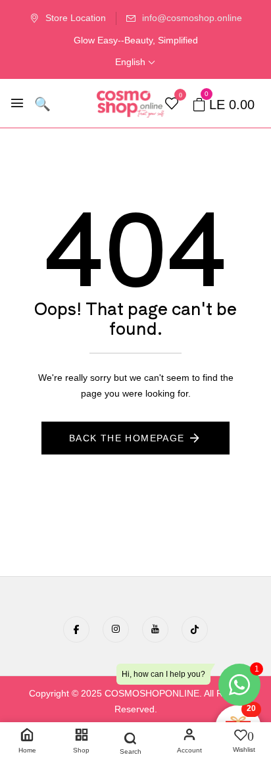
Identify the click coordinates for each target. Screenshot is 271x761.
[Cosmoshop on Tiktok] (195, 629)
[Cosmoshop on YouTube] (155, 629)
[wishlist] (171, 104)
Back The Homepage (127, 438)
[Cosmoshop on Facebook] (76, 629)
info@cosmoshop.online (192, 17)
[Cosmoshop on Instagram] (116, 629)
